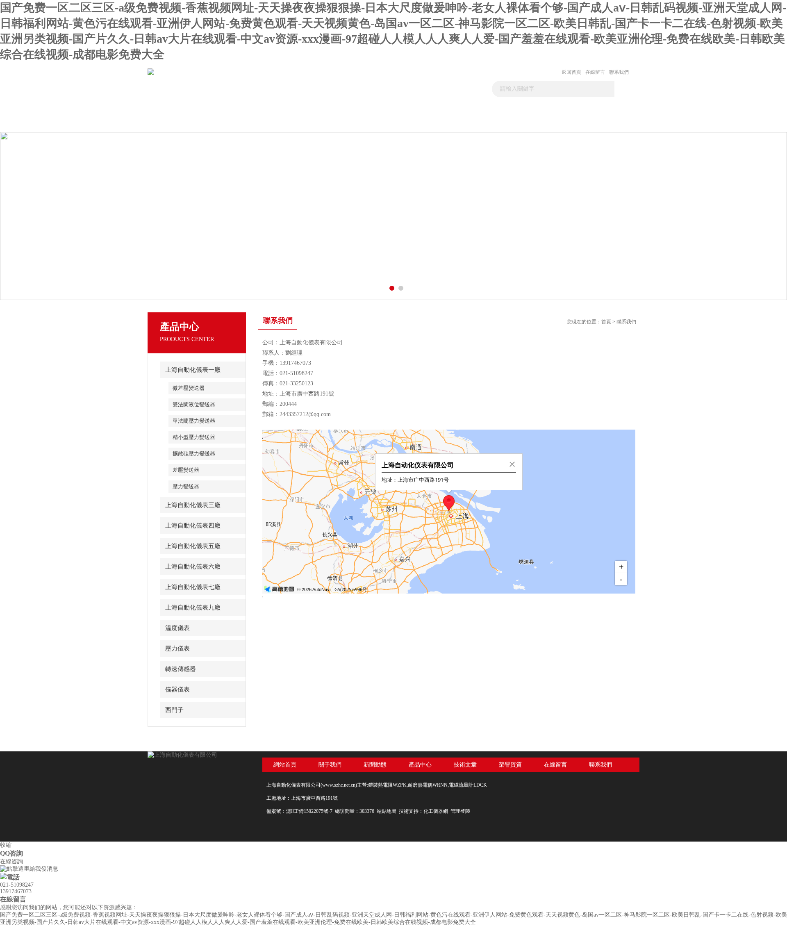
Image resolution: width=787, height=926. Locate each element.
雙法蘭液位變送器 (194, 404)
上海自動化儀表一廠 (193, 369)
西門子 (174, 710)
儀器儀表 (177, 689)
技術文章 (411, 121)
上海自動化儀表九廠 (193, 607)
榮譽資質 (470, 121)
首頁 (177, 121)
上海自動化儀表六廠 (193, 566)
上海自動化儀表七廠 (193, 587)
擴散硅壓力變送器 (194, 453)
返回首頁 (571, 72)
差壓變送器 (186, 470)
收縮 (5, 845)
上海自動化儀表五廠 (193, 546)
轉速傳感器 (180, 669)
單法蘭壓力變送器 (194, 421)
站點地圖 (386, 811)
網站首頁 (284, 765)
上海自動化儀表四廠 (193, 525)
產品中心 (353, 121)
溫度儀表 (177, 628)
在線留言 (595, 72)
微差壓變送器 (189, 388)
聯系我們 (619, 72)
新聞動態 (294, 121)
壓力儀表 (177, 648)
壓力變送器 (186, 486)
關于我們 (235, 121)
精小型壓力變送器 (194, 437)
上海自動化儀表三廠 (193, 505)
